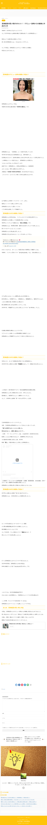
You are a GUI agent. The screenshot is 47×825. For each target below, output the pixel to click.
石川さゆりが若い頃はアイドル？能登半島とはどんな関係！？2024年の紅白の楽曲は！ (19, 803)
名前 (3, 713)
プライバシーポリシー (4, 14)
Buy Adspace (3, 9)
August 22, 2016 (12, 246)
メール (3, 718)
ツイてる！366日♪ (4, 13)
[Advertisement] (23, 63)
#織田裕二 (25, 241)
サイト (3, 722)
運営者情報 (2, 16)
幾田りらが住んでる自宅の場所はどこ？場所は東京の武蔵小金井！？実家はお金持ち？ (19, 801)
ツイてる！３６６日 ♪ (24, 3)
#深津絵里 (19, 241)
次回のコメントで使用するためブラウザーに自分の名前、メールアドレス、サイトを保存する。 (20, 727)
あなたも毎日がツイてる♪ (23, 819)
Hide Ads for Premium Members (7, 11)
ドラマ (4, 689)
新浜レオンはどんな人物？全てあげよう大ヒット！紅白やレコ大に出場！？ (16, 806)
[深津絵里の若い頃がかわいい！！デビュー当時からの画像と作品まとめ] (25, 685)
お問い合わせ (3, 12)
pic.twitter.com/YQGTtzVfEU (10, 243)
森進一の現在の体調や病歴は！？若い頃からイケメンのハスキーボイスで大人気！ (18, 799)
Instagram (23, 101)
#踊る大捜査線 (31, 241)
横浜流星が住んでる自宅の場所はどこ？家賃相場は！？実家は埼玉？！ (15, 797)
